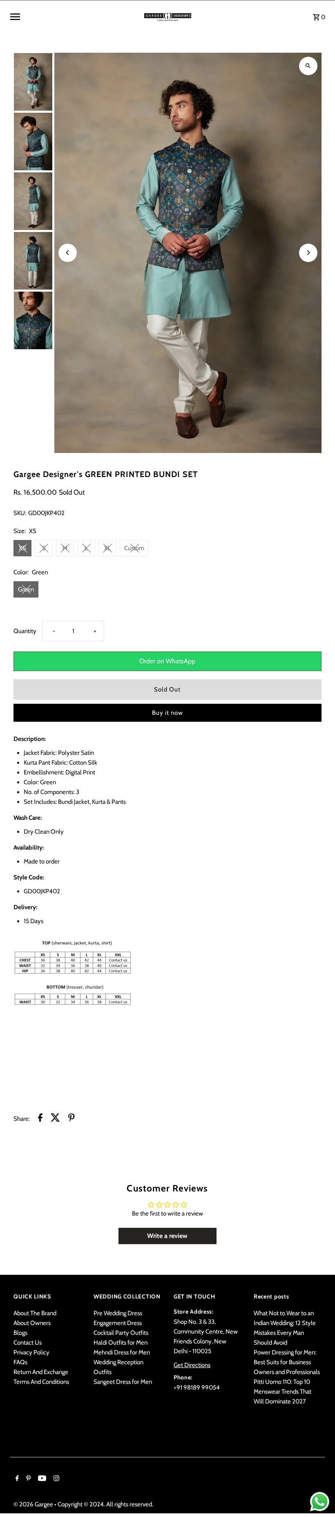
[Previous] (67, 252)
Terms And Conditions (41, 1381)
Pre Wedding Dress (118, 1313)
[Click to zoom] (308, 66)
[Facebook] (16, 1479)
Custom (134, 548)
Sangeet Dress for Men (123, 1381)
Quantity (24, 631)
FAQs (20, 1362)
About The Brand (34, 1313)
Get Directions (192, 1365)
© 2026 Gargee (33, 1504)
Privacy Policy (31, 1352)
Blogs (20, 1332)
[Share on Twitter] (55, 1118)
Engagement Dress (118, 1323)
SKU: (19, 513)
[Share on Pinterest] (71, 1118)
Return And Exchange (40, 1372)
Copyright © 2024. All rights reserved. (105, 1504)
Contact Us (27, 1342)
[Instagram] (55, 1479)
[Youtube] (41, 1479)
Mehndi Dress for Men (122, 1352)
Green (26, 589)
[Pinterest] (27, 1479)
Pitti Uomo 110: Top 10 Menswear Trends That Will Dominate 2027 (282, 1391)
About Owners (32, 1323)
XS (22, 548)
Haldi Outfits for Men (120, 1342)
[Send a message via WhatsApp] (319, 1501)
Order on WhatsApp (167, 661)
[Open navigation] (74, 17)
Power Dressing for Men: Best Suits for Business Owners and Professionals (287, 1362)
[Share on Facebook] (40, 1118)
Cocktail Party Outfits (121, 1332)
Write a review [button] (167, 1236)
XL (107, 548)
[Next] (308, 252)
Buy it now (167, 712)
